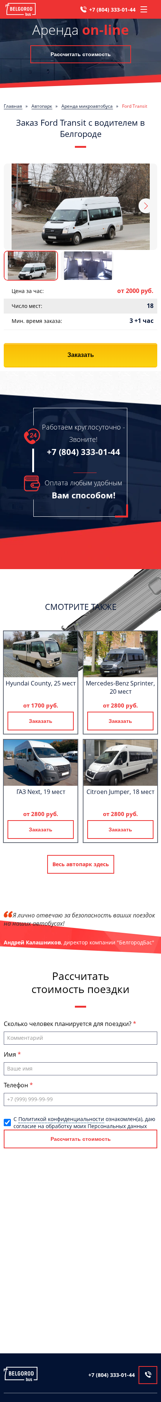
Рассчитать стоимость (81, 54)
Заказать (80, 355)
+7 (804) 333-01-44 (112, 9)
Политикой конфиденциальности (61, 1118)
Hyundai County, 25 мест (41, 683)
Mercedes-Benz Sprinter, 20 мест (120, 687)
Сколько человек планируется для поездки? (68, 1024)
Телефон (17, 1085)
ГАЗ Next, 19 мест (40, 792)
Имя (11, 1054)
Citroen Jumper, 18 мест (120, 792)
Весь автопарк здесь (80, 864)
